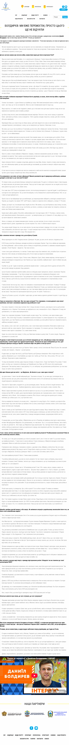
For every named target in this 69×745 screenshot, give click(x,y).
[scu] (5, 6)
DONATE (63, 9)
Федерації (24, 15)
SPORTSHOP (45, 735)
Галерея (32, 738)
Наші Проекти (19, 18)
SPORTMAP (28, 735)
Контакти (42, 18)
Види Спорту (35, 15)
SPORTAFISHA (36, 735)
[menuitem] (16, 15)
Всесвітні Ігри (31, 18)
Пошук (65, 17)
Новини (45, 15)
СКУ (16, 15)
